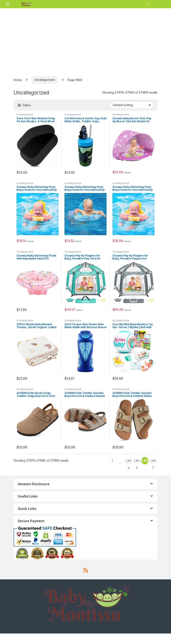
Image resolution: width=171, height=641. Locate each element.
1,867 (153, 461)
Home (17, 79)
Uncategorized (44, 79)
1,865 (136, 461)
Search (148, 4)
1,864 (128, 461)
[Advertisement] (85, 39)
